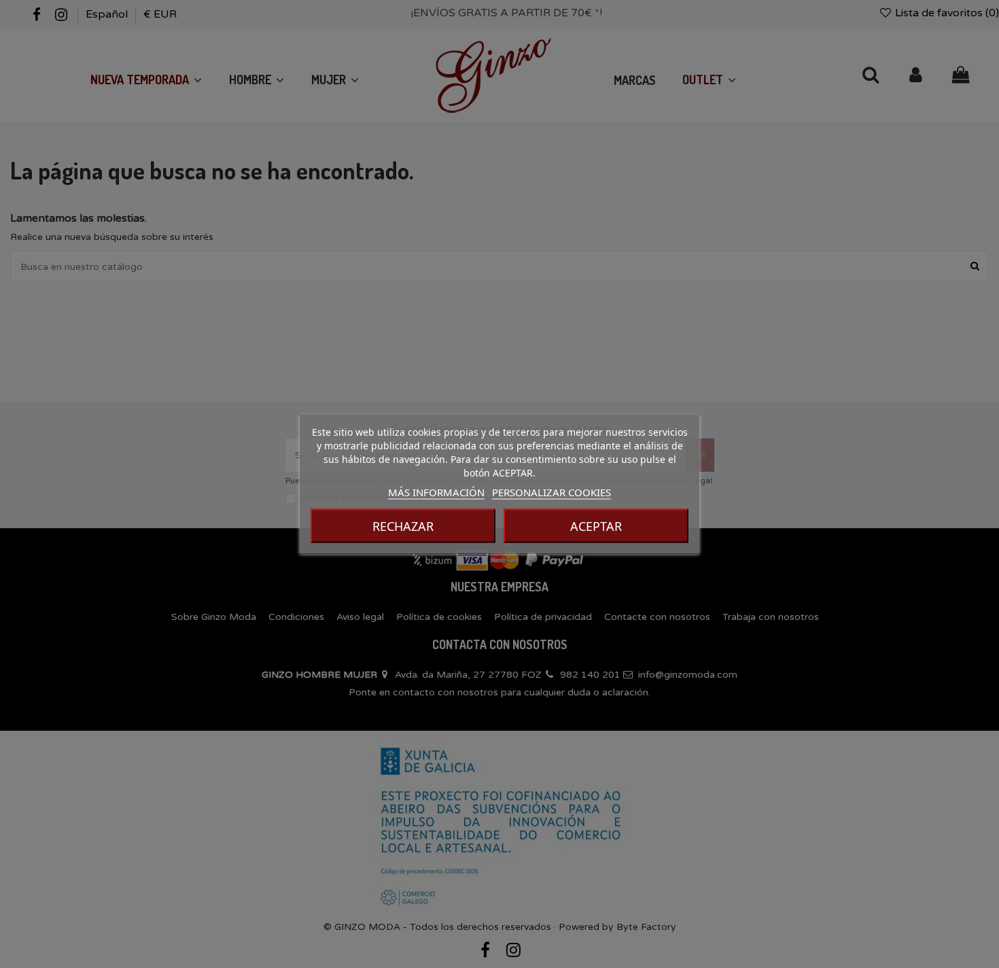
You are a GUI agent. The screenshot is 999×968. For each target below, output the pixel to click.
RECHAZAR (403, 526)
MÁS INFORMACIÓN (436, 492)
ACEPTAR (596, 526)
